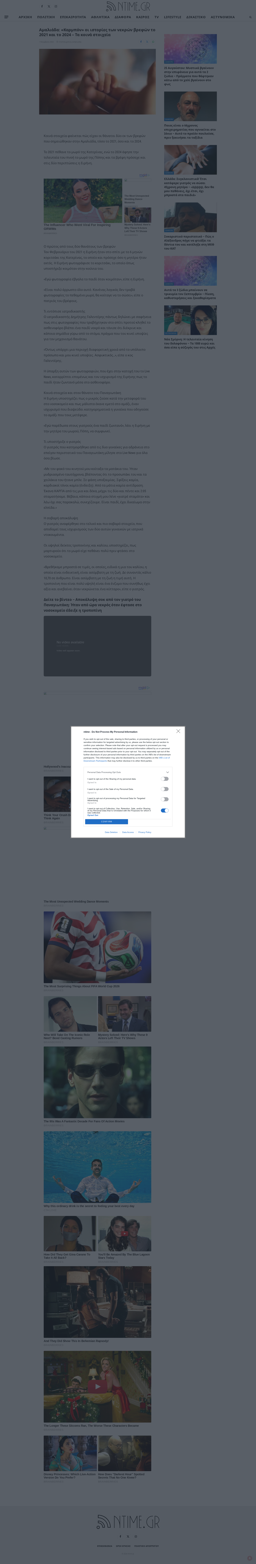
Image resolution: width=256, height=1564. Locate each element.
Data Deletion (111, 832)
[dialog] (128, 782)
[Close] (179, 732)
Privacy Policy (144, 832)
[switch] (165, 779)
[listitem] (128, 772)
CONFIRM (106, 822)
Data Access (128, 832)
